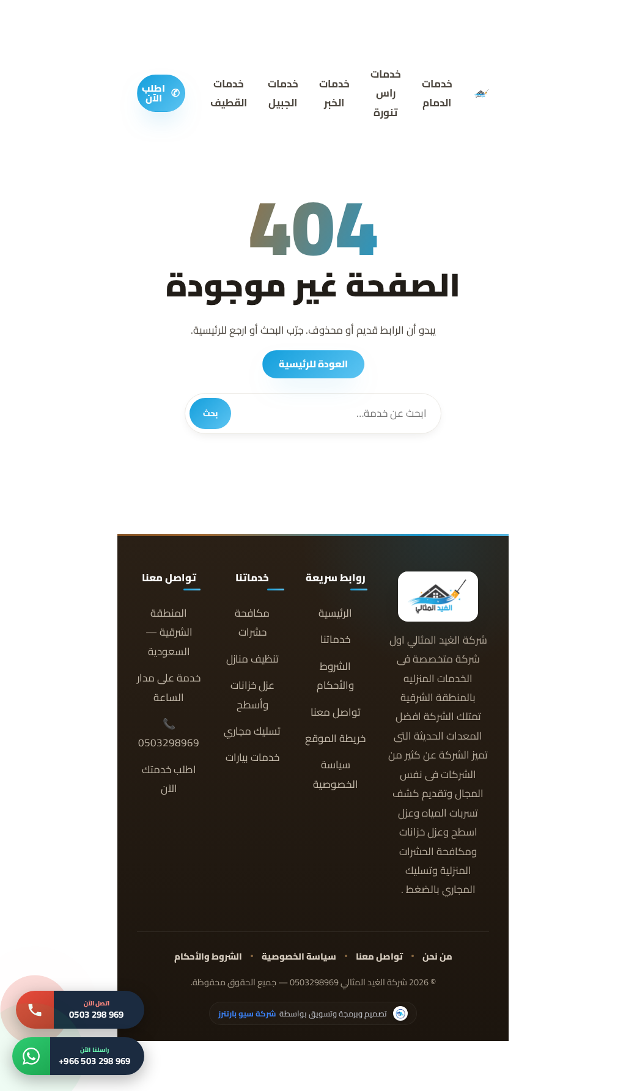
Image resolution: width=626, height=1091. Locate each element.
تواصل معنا (336, 712)
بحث (210, 413)
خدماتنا (335, 639)
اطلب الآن (161, 93)
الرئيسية (335, 613)
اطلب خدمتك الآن (169, 779)
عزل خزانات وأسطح (252, 695)
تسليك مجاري (252, 731)
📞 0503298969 (168, 733)
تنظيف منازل (252, 659)
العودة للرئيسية (313, 364)
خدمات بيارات (252, 757)
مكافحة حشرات (252, 623)
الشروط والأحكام (335, 676)
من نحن (437, 956)
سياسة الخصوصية (335, 774)
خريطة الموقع (335, 738)
